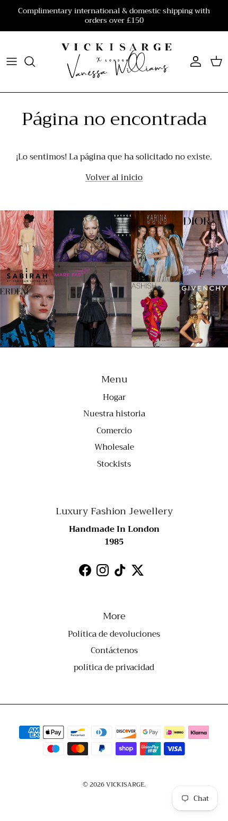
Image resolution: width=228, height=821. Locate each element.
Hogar (114, 397)
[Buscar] (35, 61)
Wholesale (114, 447)
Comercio (114, 431)
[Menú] (11, 61)
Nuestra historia (114, 414)
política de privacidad (114, 667)
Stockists (114, 464)
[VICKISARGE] (114, 62)
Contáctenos (114, 650)
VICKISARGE (125, 784)
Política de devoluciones (114, 634)
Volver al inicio (114, 177)
